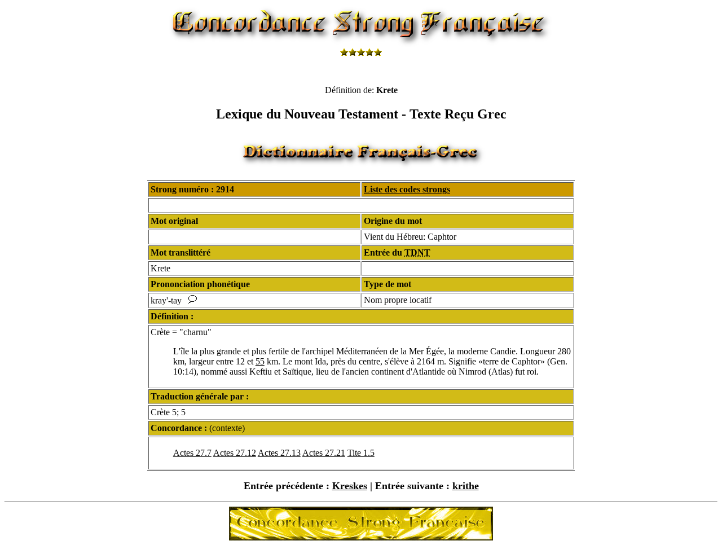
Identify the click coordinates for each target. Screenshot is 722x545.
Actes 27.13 (279, 453)
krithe (465, 485)
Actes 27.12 (234, 453)
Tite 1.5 (361, 453)
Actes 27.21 (323, 453)
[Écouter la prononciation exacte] (192, 300)
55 (260, 361)
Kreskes (349, 485)
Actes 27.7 (192, 453)
